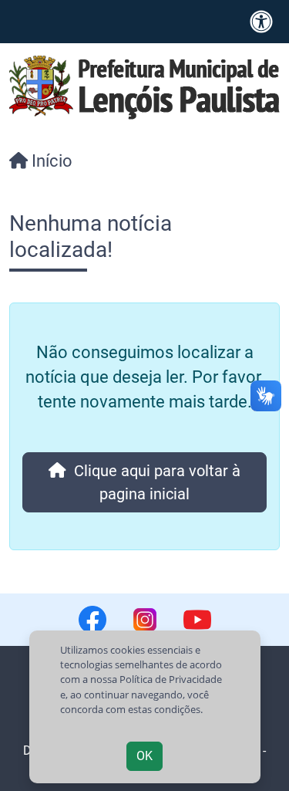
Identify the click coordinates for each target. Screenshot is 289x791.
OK (144, 756)
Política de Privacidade (170, 679)
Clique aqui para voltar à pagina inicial (153, 482)
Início (50, 161)
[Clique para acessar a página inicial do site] (144, 86)
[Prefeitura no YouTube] (197, 620)
